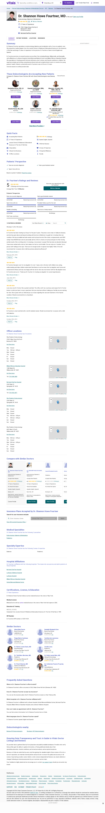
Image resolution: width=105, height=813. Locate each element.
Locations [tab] (32, 38)
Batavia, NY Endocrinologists (14, 731)
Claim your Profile (78, 16)
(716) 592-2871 (13, 392)
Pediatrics (9, 538)
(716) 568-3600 (13, 376)
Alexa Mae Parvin (19, 629)
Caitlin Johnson (35, 109)
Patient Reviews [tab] (21, 38)
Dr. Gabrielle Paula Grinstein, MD (56, 109)
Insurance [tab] (41, 38)
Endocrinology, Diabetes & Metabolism (17, 535)
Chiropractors (43, 776)
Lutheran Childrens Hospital (14, 573)
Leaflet (56, 348)
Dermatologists (57, 776)
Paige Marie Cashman (21, 638)
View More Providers (36, 126)
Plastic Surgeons (43, 781)
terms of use (34, 792)
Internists (40, 778)
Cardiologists (35, 776)
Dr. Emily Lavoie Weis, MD (52, 655)
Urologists (84, 781)
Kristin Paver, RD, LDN (15, 109)
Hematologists (32, 778)
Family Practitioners (11, 778)
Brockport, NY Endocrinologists (35, 731)
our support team (47, 762)
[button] (58, 341)
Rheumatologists (76, 781)
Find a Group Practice (53, 783)
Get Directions (11, 344)
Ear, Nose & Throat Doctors (69, 776)
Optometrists (87, 778)
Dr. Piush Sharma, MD (21, 664)
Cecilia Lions (48, 647)
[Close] (103, 803)
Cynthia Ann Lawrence (51, 638)
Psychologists (66, 781)
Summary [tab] (11, 38)
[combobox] (28, 3)
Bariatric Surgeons (25, 776)
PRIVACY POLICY (31, 787)
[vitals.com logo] (11, 3)
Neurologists (47, 778)
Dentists (50, 776)
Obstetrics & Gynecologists (58, 778)
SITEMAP (21, 787)
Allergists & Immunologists (13, 776)
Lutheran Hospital (11, 576)
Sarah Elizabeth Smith (51, 471)
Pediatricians (34, 781)
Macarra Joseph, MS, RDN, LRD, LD (55, 89)
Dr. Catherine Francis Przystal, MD (54, 664)
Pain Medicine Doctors (24, 781)
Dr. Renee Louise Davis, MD (22, 647)
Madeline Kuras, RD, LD (15, 88)
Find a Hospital (42, 783)
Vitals (65, 348)
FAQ (15, 787)
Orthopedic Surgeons (12, 781)
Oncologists (69, 778)
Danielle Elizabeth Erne (51, 629)
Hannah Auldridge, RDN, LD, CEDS (36, 89)
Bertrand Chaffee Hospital (28, 33)
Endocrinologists (82, 776)
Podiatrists (51, 781)
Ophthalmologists (78, 778)
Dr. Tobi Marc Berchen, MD (22, 655)
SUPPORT (10, 787)
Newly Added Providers (31, 783)
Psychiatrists (59, 781)
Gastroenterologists (22, 778)
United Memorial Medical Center (15, 582)
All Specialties (20, 783)
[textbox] (28, 3)
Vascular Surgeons (11, 783)
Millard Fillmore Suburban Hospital (16, 579)
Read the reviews (26, 173)
